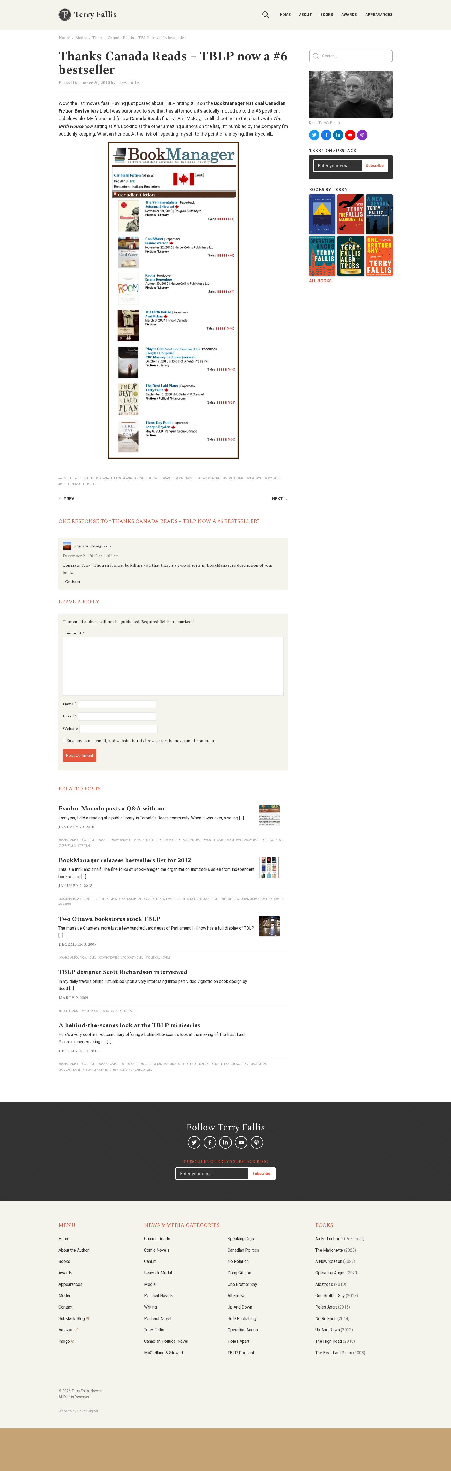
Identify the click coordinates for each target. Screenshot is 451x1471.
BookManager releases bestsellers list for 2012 (124, 860)
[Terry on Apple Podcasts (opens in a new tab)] (362, 135)
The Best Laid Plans (340, 1352)
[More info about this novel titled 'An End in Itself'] (322, 214)
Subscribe (375, 165)
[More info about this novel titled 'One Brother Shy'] (379, 256)
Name (69, 704)
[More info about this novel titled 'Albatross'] (350, 256)
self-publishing (242, 1318)
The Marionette (335, 1250)
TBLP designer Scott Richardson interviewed (122, 972)
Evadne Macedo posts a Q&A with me (112, 808)
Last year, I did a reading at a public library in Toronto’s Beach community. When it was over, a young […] (151, 817)
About (305, 15)
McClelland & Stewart (163, 1352)
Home (285, 15)
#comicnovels (186, 478)
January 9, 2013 (75, 886)
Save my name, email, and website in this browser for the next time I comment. (141, 741)
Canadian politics (243, 1250)
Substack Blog (71, 1318)
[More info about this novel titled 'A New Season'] (379, 214)
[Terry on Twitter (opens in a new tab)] (314, 135)
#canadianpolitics (111, 1064)
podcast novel (157, 1318)
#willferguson (272, 898)
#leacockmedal (209, 478)
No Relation (238, 1261)
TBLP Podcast (241, 1352)
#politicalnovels (157, 957)
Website (70, 729)
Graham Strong (87, 546)
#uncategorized (140, 1069)
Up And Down (334, 1329)
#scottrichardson (104, 1010)
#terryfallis (91, 484)
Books (326, 15)
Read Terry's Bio (322, 123)
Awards (349, 15)
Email (69, 716)
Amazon (65, 1329)
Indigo (64, 1341)
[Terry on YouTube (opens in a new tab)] (350, 135)
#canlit (168, 478)
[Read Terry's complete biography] (351, 94)
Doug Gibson (239, 1272)
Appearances (379, 15)
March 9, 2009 (73, 998)
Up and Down (240, 1307)
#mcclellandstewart (238, 478)
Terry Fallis (128, 83)
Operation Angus (243, 1329)
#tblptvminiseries (95, 1069)
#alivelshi (65, 478)
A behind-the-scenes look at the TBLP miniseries (129, 1025)
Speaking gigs (241, 1238)
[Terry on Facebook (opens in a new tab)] (326, 135)
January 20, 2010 (76, 827)
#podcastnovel (69, 484)
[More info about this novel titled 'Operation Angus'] (322, 256)
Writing (150, 1307)
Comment (73, 633)
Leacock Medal (158, 1272)
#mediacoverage (268, 478)
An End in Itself (339, 1238)
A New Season (335, 1261)
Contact (65, 1307)
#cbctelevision (151, 1064)
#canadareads (110, 478)
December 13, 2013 (78, 1051)
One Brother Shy (242, 1284)
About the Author (73, 1250)
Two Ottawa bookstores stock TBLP (109, 919)
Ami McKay (188, 118)
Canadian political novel (166, 1341)
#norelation (186, 898)
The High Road (335, 1341)
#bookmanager (86, 478)
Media (81, 37)
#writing (84, 845)
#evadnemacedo (146, 840)
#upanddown (250, 898)
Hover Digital (87, 1411)
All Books (320, 280)
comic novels (157, 1250)
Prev (69, 498)
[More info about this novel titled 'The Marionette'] (350, 214)
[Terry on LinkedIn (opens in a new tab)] (338, 135)
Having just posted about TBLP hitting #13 (155, 103)
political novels (158, 1295)
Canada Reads (157, 1238)
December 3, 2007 (77, 944)
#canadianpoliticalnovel (142, 478)
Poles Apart (238, 1341)
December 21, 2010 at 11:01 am (91, 556)
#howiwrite (168, 840)
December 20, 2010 (91, 83)
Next (277, 498)
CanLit (150, 1261)
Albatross (236, 1295)
